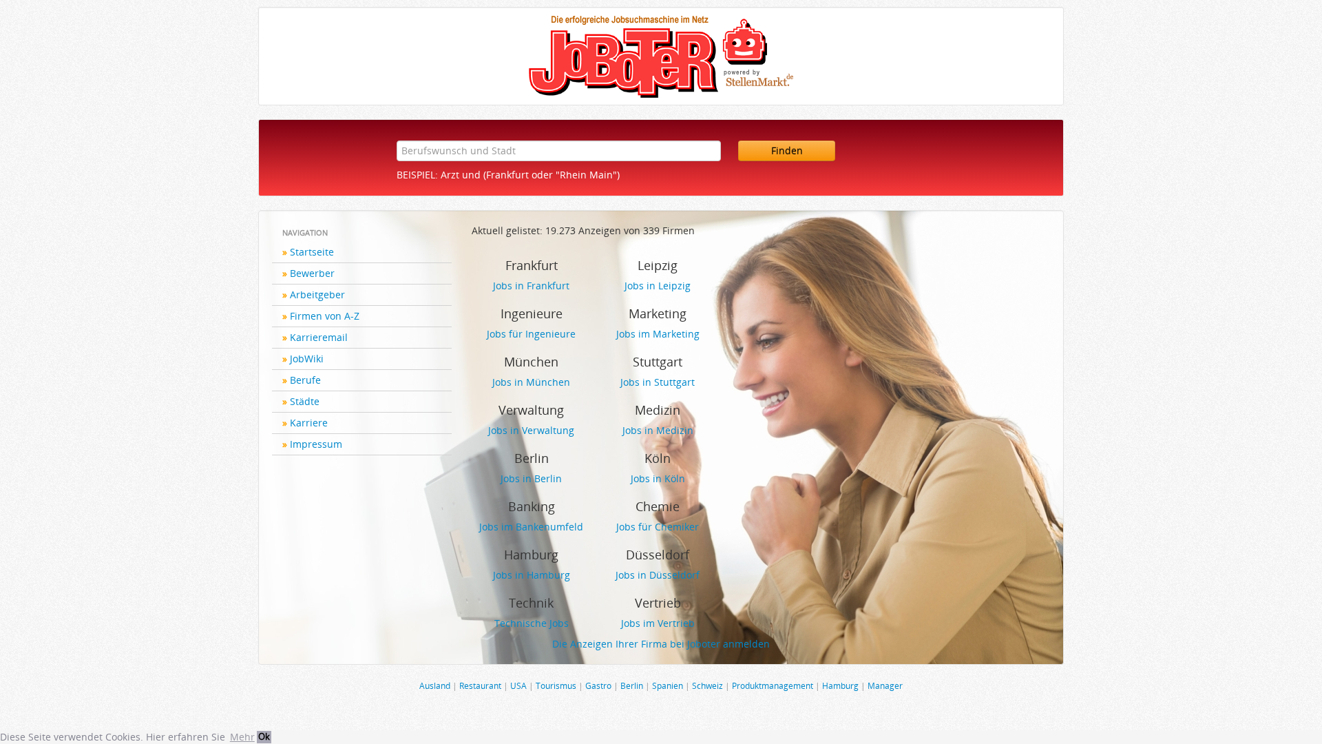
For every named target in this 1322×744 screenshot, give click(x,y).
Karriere (309, 422)
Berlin (631, 685)
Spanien (667, 685)
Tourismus (556, 685)
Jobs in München (531, 382)
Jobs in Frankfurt (531, 285)
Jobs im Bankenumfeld (531, 526)
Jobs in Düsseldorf (658, 574)
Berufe (305, 379)
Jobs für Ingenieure (531, 333)
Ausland (434, 685)
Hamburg (840, 685)
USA (518, 685)
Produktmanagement (772, 685)
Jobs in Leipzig (658, 285)
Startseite (312, 251)
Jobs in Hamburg (531, 574)
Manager (885, 685)
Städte (304, 401)
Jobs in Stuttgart (657, 382)
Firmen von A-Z (324, 315)
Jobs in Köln (658, 478)
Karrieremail (319, 337)
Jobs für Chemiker (657, 526)
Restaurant (480, 685)
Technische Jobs (531, 623)
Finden (787, 150)
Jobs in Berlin (531, 478)
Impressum (316, 444)
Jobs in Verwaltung (531, 430)
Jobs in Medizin (657, 430)
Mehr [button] (242, 736)
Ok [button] (264, 737)
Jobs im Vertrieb (658, 623)
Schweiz (707, 685)
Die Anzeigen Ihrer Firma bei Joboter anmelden (661, 643)
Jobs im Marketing (658, 333)
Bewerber (312, 273)
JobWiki (307, 358)
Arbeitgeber (317, 294)
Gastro (598, 685)
